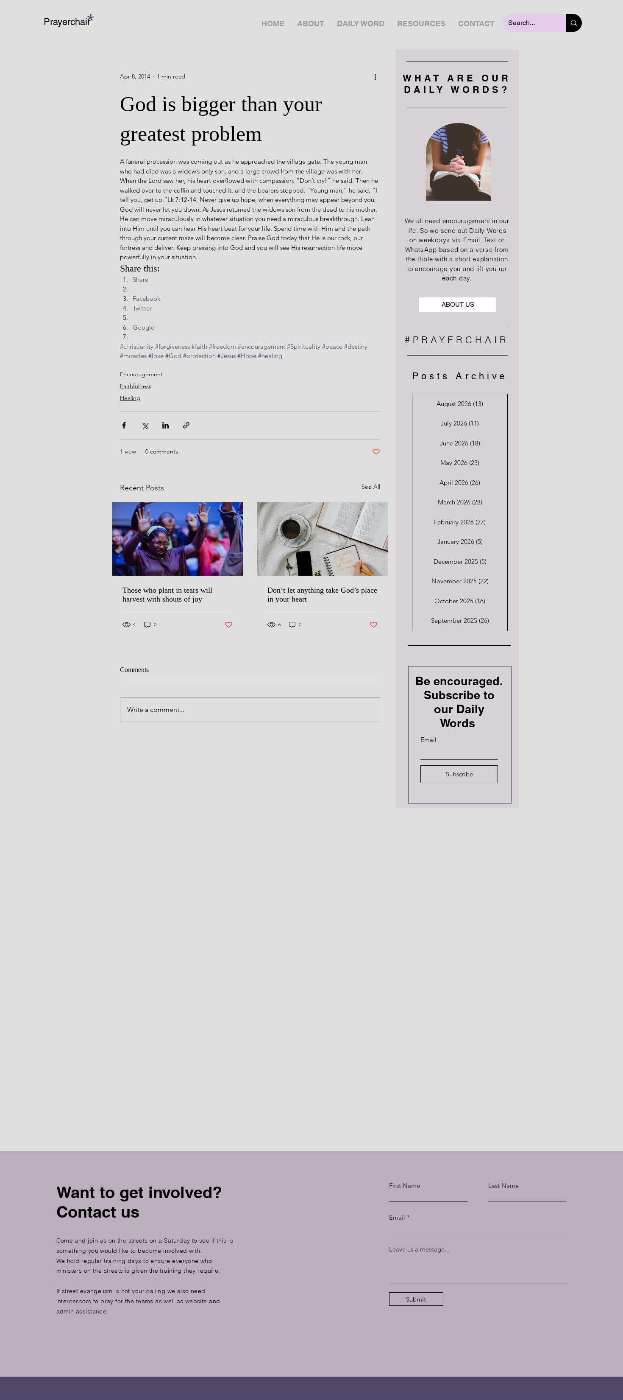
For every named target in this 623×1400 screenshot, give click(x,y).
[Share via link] (186, 425)
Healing (130, 398)
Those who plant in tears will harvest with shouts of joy (167, 594)
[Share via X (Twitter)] (145, 425)
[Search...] (574, 23)
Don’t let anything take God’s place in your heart (322, 594)
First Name (404, 1185)
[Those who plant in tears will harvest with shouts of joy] (177, 539)
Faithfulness (135, 386)
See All (371, 486)
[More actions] (375, 76)
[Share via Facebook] (124, 425)
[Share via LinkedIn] (165, 425)
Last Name (503, 1185)
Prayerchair (67, 22)
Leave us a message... (419, 1249)
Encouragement (141, 374)
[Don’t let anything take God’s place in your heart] (322, 539)
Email (428, 739)
